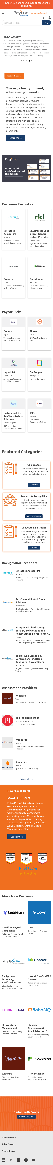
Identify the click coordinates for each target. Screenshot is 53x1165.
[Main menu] (3, 13)
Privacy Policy (8, 1151)
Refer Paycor (8, 1144)
